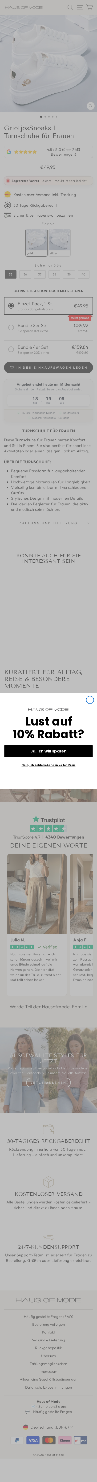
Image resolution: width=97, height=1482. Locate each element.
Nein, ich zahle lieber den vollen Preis (49, 765)
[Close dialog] (90, 700)
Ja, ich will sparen (48, 751)
